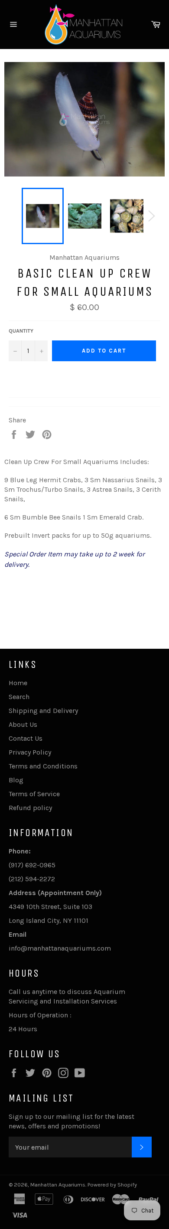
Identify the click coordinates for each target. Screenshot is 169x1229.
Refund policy (30, 808)
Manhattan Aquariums (57, 1184)
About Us (23, 724)
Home (18, 683)
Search (19, 697)
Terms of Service (34, 794)
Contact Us (25, 738)
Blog (16, 780)
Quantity (21, 331)
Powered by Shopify (112, 1184)
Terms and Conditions (43, 766)
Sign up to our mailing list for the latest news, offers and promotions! (71, 1121)
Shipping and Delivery (43, 710)
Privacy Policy (30, 752)
